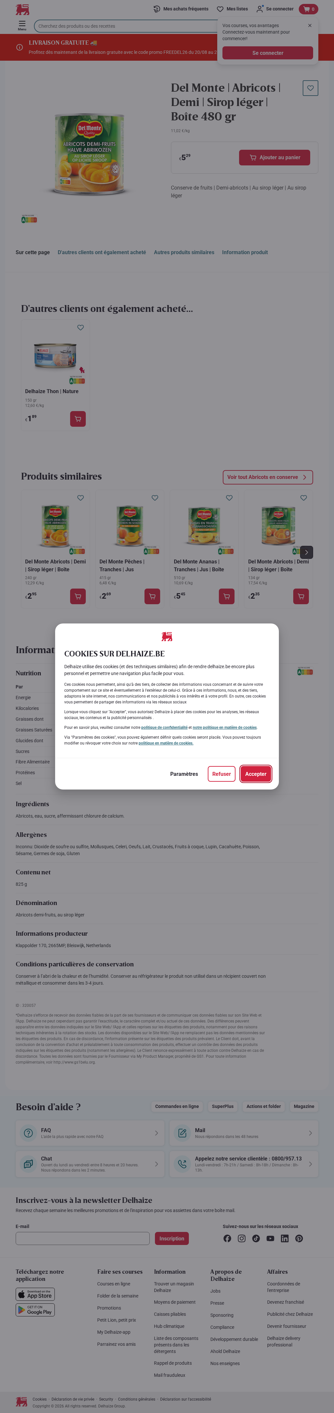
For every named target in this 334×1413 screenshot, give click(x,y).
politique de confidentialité (164, 727)
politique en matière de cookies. (166, 743)
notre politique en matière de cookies (225, 727)
